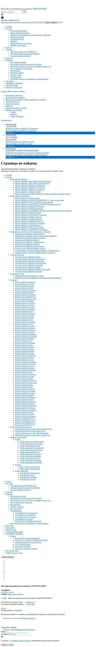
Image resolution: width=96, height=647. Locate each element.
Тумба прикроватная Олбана (31, 450)
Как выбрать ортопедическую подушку (26, 64)
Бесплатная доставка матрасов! (27, 538)
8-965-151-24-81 (7, 4)
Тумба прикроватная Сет (30, 452)
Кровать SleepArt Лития (24, 316)
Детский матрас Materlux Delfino (28, 267)
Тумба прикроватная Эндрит (31, 444)
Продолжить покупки (10, 618)
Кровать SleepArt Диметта (25, 364)
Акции (13, 536)
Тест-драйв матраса (22, 544)
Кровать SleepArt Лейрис (25, 314)
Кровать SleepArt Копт (24, 385)
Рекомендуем (6, 120)
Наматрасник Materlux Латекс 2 (27, 244)
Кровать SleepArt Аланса (25, 332)
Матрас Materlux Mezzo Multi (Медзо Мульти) (33, 181)
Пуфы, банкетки (16, 116)
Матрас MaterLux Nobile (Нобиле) (28, 219)
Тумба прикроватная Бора (30, 446)
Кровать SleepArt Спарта (25, 303)
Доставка (9, 50)
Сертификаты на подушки (25, 517)
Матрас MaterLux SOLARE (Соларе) (29, 227)
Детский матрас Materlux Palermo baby (30, 259)
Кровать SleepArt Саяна (24, 318)
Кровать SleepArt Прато (24, 293)
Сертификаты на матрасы (25, 515)
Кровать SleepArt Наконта (25, 356)
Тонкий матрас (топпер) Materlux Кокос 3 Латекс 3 (35, 253)
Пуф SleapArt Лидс (27, 475)
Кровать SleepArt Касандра (26, 381)
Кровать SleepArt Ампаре (25, 322)
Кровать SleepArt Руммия (25, 391)
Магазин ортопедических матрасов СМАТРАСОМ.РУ (24, 8)
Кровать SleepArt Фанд (24, 311)
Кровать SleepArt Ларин (24, 353)
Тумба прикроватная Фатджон (32, 442)
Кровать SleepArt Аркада (25, 366)
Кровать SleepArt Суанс (24, 360)
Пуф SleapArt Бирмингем (30, 473)
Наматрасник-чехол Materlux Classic (29, 276)
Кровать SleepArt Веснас (25, 368)
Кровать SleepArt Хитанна (25, 362)
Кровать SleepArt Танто (24, 412)
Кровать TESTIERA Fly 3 (25, 423)
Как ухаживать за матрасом (21, 69)
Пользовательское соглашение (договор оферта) (29, 79)
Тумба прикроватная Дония (31, 463)
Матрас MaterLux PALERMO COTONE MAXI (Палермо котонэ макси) (43, 211)
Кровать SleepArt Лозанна (25, 295)
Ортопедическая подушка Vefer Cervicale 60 (32, 435)
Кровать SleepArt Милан (25, 414)
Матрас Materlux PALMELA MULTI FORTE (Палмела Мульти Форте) (42, 194)
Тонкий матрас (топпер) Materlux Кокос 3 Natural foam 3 (37, 251)
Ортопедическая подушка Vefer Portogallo (31, 433)
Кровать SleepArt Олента (25, 389)
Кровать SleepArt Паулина (25, 374)
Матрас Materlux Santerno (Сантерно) (29, 190)
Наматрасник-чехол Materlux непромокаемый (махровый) (38, 278)
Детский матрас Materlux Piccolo (28, 257)
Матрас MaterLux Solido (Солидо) (19, 144)
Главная (9, 27)
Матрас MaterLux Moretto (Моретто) (29, 221)
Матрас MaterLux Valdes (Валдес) (28, 225)
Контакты (9, 81)
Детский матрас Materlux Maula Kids (29, 261)
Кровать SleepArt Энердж (25, 408)
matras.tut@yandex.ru (15, 594)
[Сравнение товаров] (2, 15)
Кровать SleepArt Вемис (24, 301)
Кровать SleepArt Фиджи (25, 328)
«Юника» (29, 602)
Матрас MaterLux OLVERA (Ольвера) (30, 223)
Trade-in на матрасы (23, 547)
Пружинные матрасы (18, 31)
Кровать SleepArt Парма (24, 286)
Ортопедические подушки (20, 43)
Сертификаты (15, 77)
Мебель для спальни (18, 45)
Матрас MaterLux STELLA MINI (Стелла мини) (34, 202)
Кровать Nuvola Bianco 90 (25, 297)
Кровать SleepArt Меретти (25, 397)
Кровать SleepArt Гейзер (24, 347)
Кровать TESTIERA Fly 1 (25, 418)
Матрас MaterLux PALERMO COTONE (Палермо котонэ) (38, 204)
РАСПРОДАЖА (12, 85)
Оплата (8, 48)
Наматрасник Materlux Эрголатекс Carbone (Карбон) (26, 155)
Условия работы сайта (14, 532)
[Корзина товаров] (2, 18)
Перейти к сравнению (26, 629)
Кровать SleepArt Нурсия (25, 326)
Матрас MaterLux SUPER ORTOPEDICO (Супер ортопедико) (39, 200)
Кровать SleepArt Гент (24, 341)
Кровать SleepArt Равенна (25, 282)
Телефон (5, 634)
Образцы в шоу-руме (14, 87)
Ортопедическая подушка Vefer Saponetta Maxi (33, 429)
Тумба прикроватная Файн (30, 456)
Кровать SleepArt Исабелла (26, 335)
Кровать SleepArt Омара (24, 349)
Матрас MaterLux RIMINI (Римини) (29, 209)
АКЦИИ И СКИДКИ (14, 83)
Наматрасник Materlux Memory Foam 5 (30, 238)
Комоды (13, 114)
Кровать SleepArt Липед (24, 358)
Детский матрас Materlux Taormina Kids (30, 263)
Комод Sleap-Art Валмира (30, 469)
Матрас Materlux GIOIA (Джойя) (28, 192)
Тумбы (13, 112)
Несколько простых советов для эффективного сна (30, 66)
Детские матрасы (17, 37)
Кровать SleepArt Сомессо (25, 330)
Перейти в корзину (28, 618)
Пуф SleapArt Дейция (28, 477)
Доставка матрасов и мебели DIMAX (25, 54)
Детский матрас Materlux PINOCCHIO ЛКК (32, 269)
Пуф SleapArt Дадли (28, 479)
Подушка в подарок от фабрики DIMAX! (31, 540)
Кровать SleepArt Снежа (24, 305)
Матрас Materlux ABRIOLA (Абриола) (21, 131)
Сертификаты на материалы (26, 513)
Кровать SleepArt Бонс (24, 372)
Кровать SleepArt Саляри (25, 393)
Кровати (13, 41)
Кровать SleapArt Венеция (25, 416)
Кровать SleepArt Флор (24, 324)
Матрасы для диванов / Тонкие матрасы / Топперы (30, 35)
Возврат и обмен (17, 73)
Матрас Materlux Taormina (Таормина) (30, 185)
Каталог (9, 29)
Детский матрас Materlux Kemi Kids (29, 265)
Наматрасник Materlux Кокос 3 (27, 240)
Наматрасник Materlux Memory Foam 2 (30, 248)
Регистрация (12, 6)
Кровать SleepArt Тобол (24, 288)
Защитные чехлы (17, 39)
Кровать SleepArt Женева (25, 343)
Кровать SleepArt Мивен (25, 351)
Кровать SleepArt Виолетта (26, 406)
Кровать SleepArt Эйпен (24, 339)
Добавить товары (9, 629)
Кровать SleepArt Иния (24, 400)
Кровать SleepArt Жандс (24, 395)
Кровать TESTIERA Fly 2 (25, 421)
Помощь (9, 60)
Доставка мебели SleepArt (20, 56)
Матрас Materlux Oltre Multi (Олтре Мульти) (32, 183)
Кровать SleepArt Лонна (24, 376)
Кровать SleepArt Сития (24, 284)
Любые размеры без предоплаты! (28, 542)
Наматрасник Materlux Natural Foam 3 (30, 234)
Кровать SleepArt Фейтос (25, 404)
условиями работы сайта (20, 641)
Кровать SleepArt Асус (24, 345)
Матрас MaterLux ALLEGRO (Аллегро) (30, 215)
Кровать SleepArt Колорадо (26, 299)
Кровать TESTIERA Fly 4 (25, 425)
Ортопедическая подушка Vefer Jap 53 (30, 431)
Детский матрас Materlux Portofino (28, 272)
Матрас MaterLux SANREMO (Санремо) (31, 230)
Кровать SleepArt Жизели (25, 309)
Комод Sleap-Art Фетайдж (30, 467)
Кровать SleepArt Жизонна (25, 410)
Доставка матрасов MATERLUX (23, 52)
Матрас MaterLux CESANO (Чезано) (29, 206)
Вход (3, 6)
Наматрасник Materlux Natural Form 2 (30, 242)
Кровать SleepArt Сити (24, 320)
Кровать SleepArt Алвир (24, 307)
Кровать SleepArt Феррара (25, 370)
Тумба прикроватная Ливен (31, 460)
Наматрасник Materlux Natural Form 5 (30, 246)
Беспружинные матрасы (20, 33)
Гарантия (9, 58)
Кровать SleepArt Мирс (24, 379)
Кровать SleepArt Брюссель (26, 383)
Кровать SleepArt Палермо (25, 290)
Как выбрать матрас (18, 62)
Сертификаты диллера (24, 519)
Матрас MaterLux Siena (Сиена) (27, 198)
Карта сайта (10, 528)
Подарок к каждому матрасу (26, 549)
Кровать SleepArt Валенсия (26, 337)
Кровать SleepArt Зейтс (24, 387)
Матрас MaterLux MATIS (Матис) (28, 213)
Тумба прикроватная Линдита (32, 448)
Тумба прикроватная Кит (30, 458)
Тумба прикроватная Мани (30, 454)
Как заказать (15, 71)
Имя (2, 632)
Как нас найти (16, 75)
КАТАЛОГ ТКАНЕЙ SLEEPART (28, 521)
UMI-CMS (30, 604)
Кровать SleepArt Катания (25, 402)
